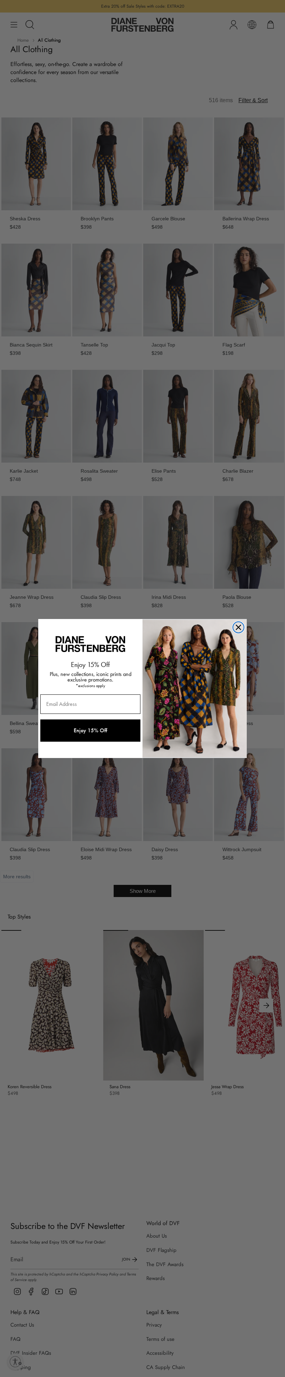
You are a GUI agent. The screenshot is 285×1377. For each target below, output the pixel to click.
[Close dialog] (238, 627)
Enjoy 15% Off (90, 730)
